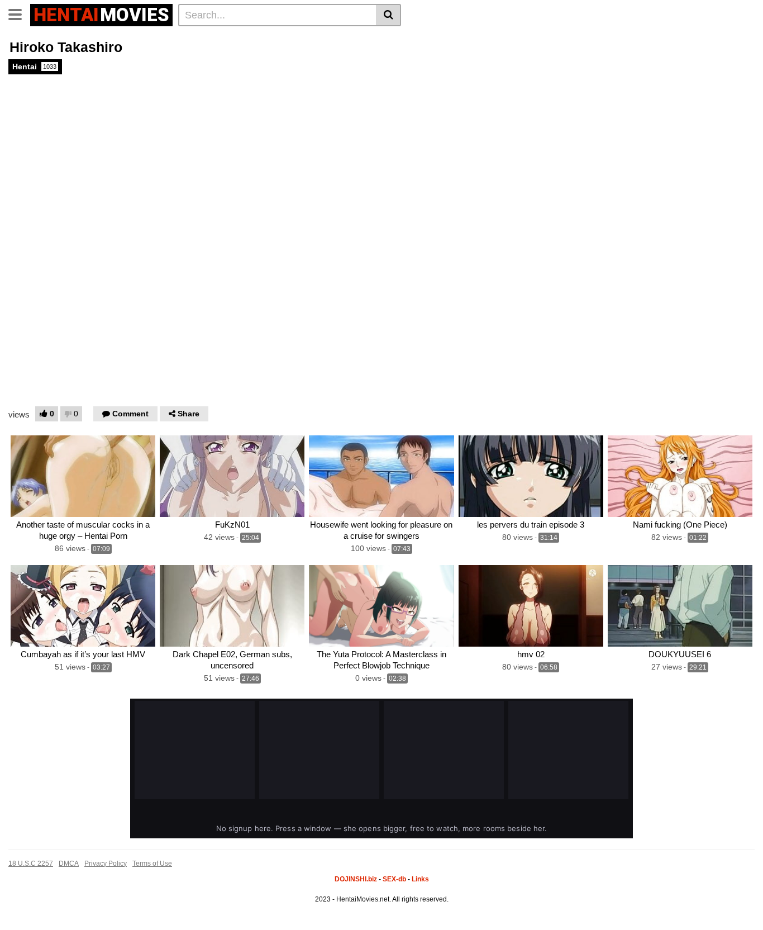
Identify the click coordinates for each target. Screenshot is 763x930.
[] (388, 15)
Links (420, 879)
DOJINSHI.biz (356, 879)
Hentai (34, 66)
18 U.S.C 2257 (30, 863)
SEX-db (394, 879)
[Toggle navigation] (19, 13)
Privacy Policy (105, 863)
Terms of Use (152, 863)
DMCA (69, 863)
